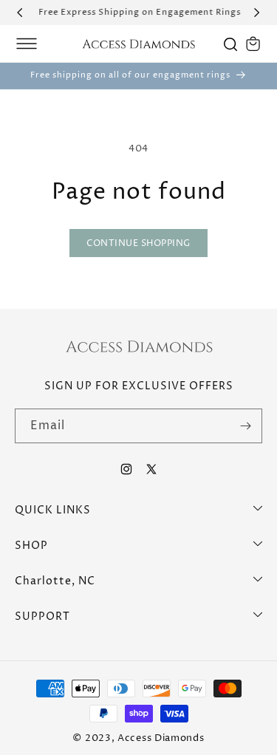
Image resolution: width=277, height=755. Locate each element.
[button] (26, 43)
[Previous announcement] (20, 12)
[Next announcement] (257, 12)
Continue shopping (138, 243)
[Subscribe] (245, 426)
